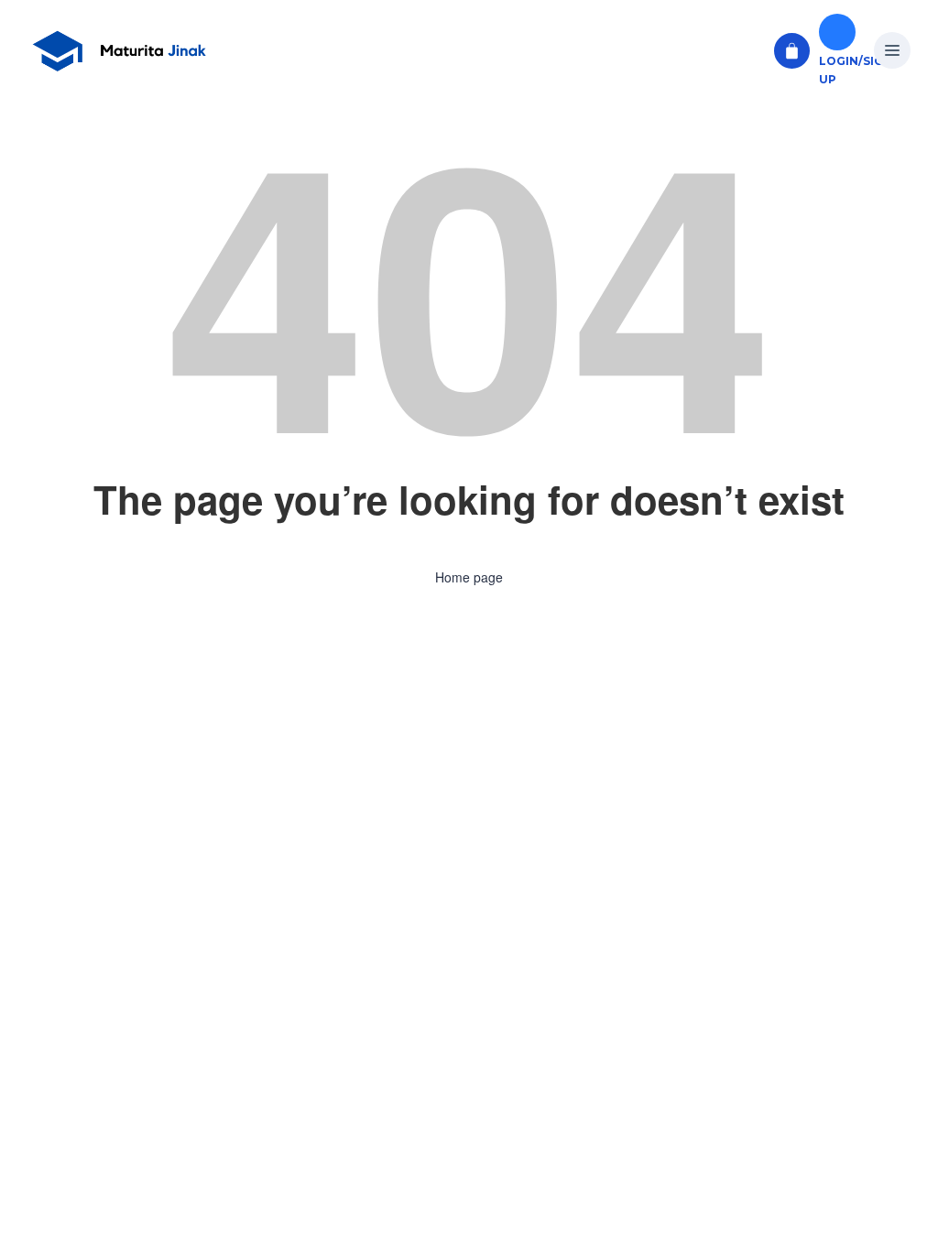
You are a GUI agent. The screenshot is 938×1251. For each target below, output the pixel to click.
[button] (892, 51)
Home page (469, 577)
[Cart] (792, 51)
